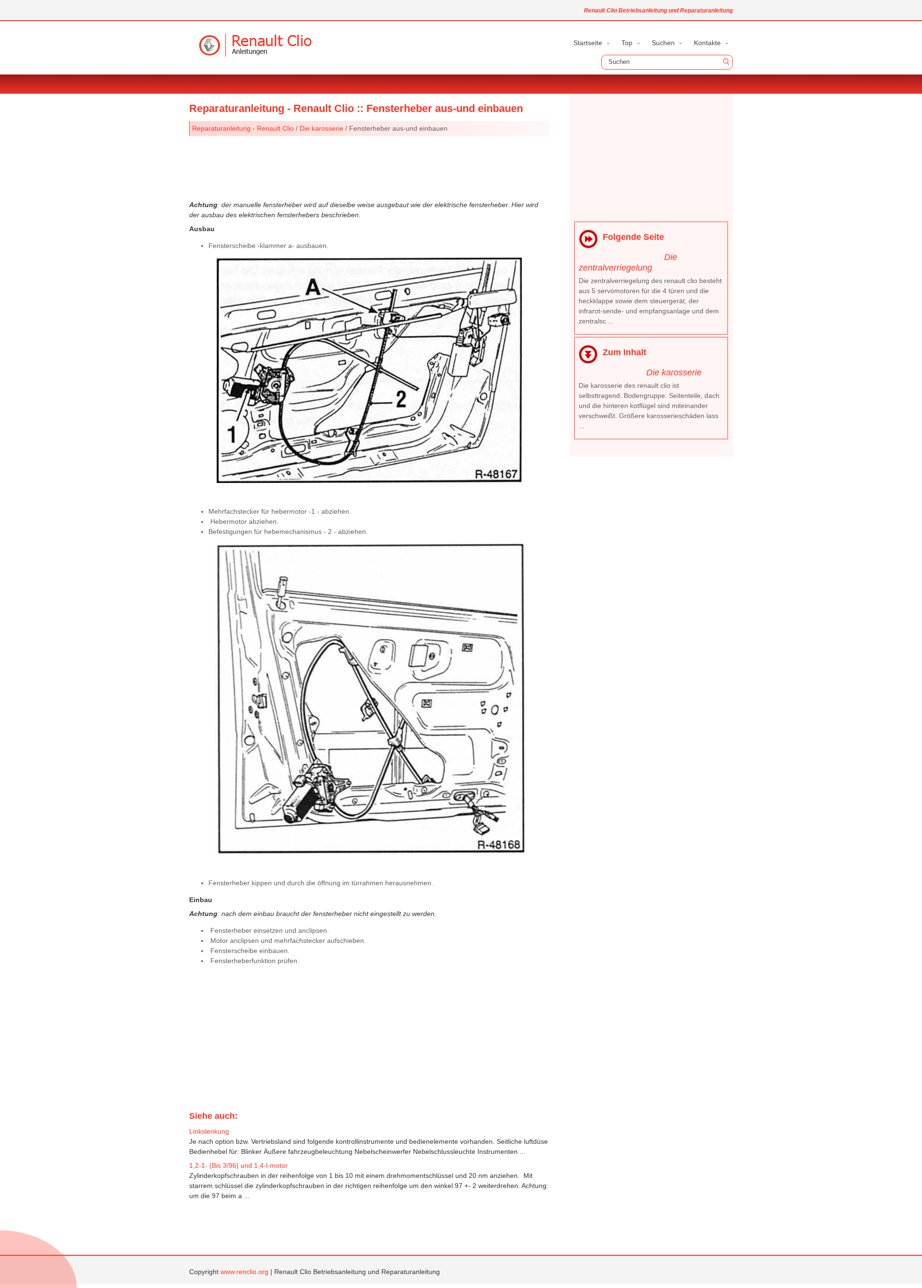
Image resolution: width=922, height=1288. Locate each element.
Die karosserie (321, 128)
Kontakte (707, 43)
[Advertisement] (369, 167)
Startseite (587, 43)
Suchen (663, 43)
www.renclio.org (244, 1272)
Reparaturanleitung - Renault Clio (243, 128)
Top (626, 43)
